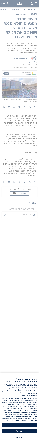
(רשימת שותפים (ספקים (29, 395)
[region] (19, 407)
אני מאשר (19, 425)
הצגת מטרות (19, 437)
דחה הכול (19, 431)
